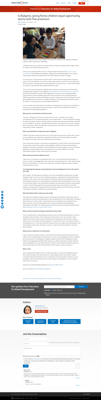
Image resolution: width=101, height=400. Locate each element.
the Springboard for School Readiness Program (63, 91)
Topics (68, 3)
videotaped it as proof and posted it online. (39, 207)
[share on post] (2, 198)
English (24, 24)
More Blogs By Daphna (41, 311)
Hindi (60, 290)
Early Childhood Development (43, 269)
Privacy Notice (37, 359)
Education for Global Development (56, 9)
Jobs (32, 394)
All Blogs (63, 3)
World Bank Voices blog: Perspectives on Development (70, 321)
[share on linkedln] (2, 201)
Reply (77, 378)
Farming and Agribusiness (40, 321)
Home (57, 3)
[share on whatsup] (2, 203)
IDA (26, 398)
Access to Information (25, 394)
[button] (87, 3)
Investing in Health (28, 321)
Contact (74, 3)
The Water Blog (53, 321)
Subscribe (81, 286)
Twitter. (61, 265)
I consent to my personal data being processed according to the (66, 294)
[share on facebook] (2, 195)
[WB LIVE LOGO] (82, 3)
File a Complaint (86, 394)
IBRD (23, 398)
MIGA (31, 398)
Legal (12, 394)
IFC (28, 398)
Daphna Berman (22, 22)
